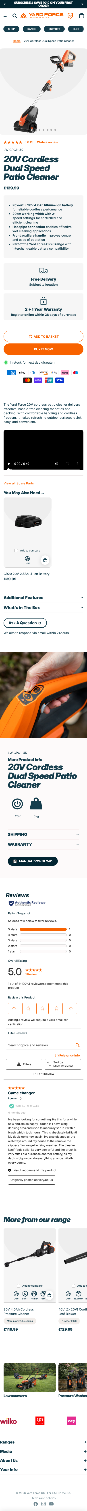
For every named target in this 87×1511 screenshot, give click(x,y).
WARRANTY (20, 844)
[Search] (15, 15)
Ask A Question (22, 623)
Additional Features (23, 597)
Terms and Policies (44, 1498)
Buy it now (43, 349)
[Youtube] (51, 1504)
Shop (11, 29)
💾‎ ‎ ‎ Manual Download (32, 861)
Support (54, 29)
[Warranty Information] (70, 15)
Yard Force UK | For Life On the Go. (49, 1493)
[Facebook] (35, 1504)
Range (31, 29)
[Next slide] (79, 1280)
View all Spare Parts (19, 483)
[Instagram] (43, 1504)
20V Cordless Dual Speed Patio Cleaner (49, 40)
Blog (76, 29)
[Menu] (5, 16)
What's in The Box (22, 607)
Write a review (47, 142)
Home (17, 40)
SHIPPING (17, 834)
